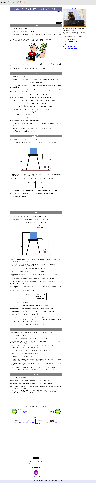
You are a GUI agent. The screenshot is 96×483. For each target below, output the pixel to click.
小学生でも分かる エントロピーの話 (49, 411)
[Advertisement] (36, 17)
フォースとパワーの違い (52, 422)
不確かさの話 (17, 422)
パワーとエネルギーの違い (28, 422)
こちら (44, 461)
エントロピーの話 (40, 423)
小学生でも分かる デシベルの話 (22, 411)
